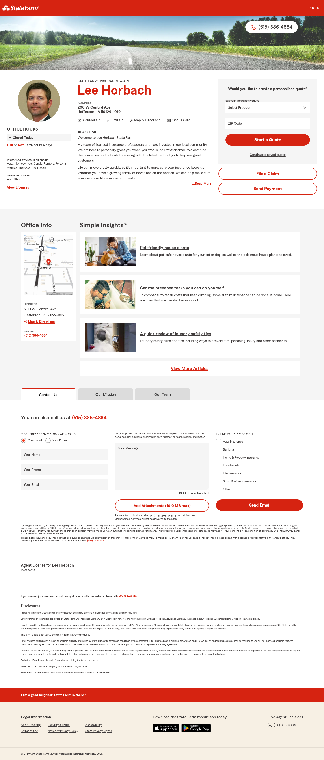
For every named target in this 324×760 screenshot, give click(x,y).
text (21, 145)
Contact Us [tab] (48, 395)
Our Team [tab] (162, 394)
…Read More (201, 183)
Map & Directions (41, 322)
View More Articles (189, 368)
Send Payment (267, 189)
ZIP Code (235, 123)
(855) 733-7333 (95, 540)
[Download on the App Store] (166, 728)
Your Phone (59, 440)
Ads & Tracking (31, 725)
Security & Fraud (59, 725)
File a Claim (267, 174)
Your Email (35, 440)
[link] (20, 8)
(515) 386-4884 (35, 335)
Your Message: (128, 448)
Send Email (259, 505)
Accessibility (93, 725)
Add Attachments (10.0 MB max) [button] (162, 506)
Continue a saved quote (268, 155)
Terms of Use (29, 731)
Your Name (32, 455)
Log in (314, 8)
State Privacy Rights (98, 731)
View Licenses (18, 187)
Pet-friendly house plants (164, 248)
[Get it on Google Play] (196, 728)
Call (10, 145)
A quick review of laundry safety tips (175, 334)
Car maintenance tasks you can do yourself (182, 288)
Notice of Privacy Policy (63, 731)
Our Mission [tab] (105, 394)
